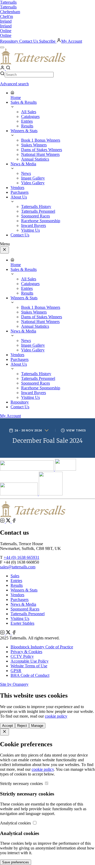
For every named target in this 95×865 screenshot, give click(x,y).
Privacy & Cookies (26, 651)
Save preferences (15, 862)
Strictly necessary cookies (22, 783)
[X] (9, 521)
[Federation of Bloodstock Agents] (19, 494)
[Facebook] (14, 521)
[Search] (8, 68)
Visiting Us (20, 618)
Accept (7, 726)
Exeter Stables (22, 623)
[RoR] (51, 494)
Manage (37, 726)
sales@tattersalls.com (17, 567)
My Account (71, 41)
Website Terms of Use (29, 666)
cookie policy (56, 716)
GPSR (16, 670)
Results (17, 585)
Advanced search (14, 84)
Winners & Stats (24, 590)
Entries (16, 580)
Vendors (17, 595)
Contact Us (29, 41)
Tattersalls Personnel (28, 614)
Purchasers (19, 599)
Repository (9, 41)
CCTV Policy (22, 656)
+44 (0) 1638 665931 (21, 557)
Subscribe (47, 41)
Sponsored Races (25, 609)
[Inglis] (65, 469)
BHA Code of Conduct (30, 675)
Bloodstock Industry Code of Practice (42, 647)
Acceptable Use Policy (30, 661)
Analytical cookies (16, 823)
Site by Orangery (14, 684)
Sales (15, 576)
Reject (22, 726)
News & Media (23, 604)
